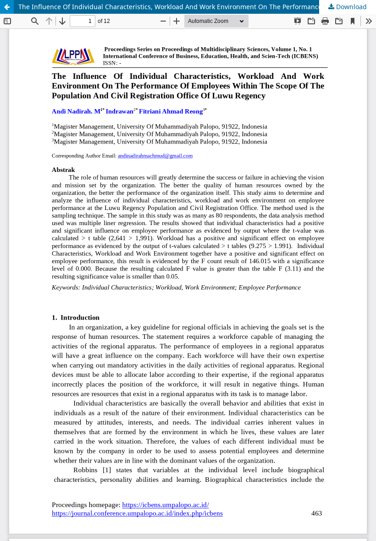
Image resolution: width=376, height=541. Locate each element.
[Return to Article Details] (7, 7)
